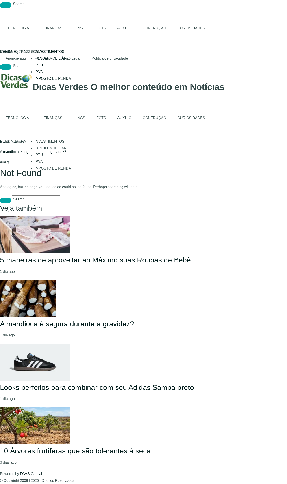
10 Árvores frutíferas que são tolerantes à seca (75, 451)
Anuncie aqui (16, 58)
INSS (81, 28)
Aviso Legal (71, 58)
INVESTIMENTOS (49, 52)
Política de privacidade (110, 58)
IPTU (39, 65)
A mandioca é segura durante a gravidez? (33, 152)
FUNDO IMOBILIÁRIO (52, 148)
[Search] (5, 5)
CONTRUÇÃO (154, 28)
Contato (44, 58)
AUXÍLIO (124, 28)
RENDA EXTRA (13, 52)
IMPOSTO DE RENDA (53, 78)
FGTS (101, 28)
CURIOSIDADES (191, 28)
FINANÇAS (53, 28)
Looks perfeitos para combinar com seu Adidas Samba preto (97, 387)
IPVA (39, 72)
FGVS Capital (31, 474)
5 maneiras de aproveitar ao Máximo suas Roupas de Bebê (95, 260)
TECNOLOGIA (17, 28)
